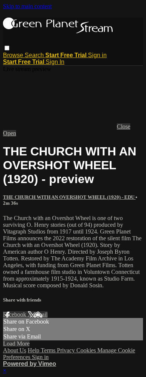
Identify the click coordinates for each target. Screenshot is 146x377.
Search (35, 55)
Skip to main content (27, 6)
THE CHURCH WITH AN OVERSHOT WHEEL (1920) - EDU (69, 197)
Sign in (97, 55)
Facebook (15, 314)
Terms (49, 350)
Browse (14, 55)
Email (41, 314)
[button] (6, 48)
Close (123, 126)
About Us (14, 350)
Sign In (55, 62)
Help (34, 350)
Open (9, 133)
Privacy (66, 350)
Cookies (86, 350)
